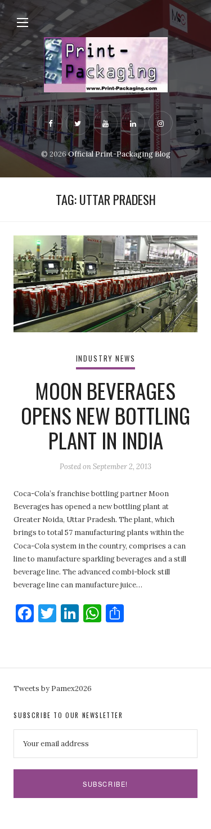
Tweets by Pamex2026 (53, 688)
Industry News (106, 358)
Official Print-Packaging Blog (119, 154)
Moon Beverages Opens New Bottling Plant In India (105, 415)
